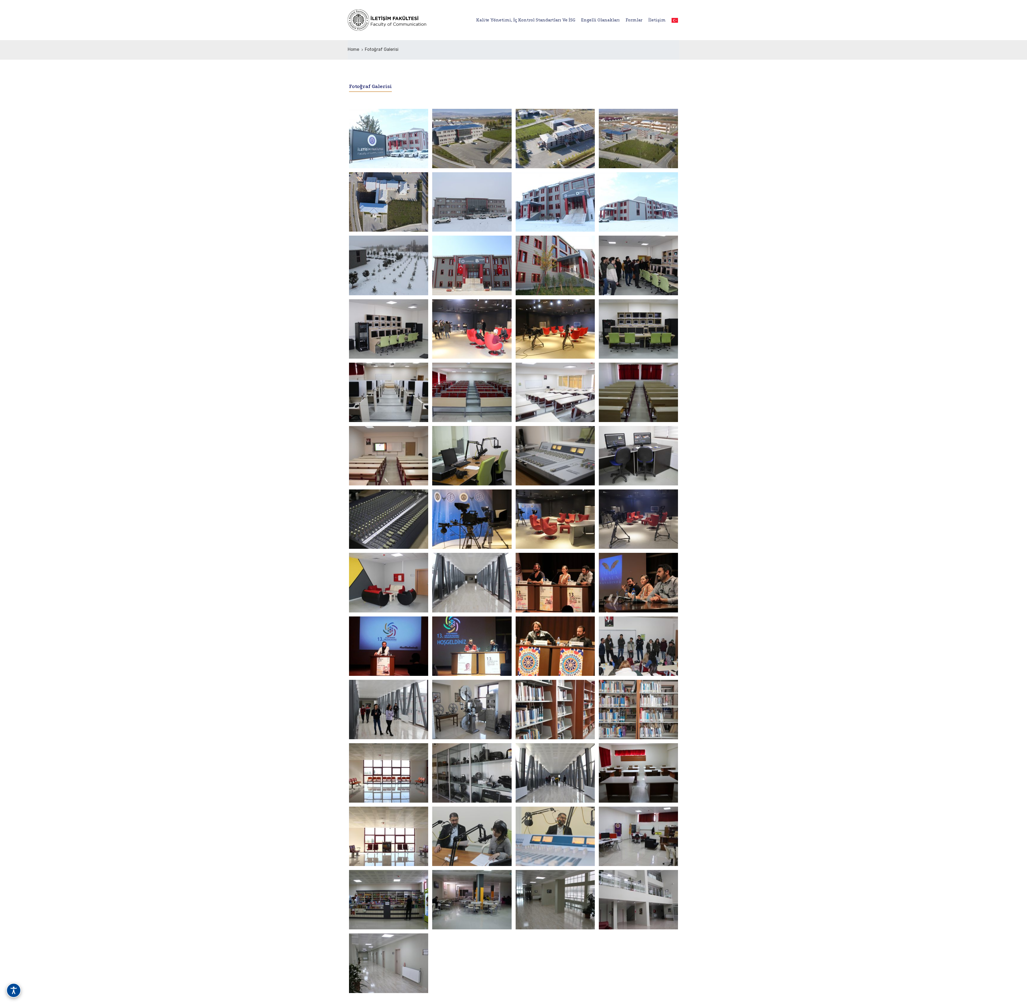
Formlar (634, 19)
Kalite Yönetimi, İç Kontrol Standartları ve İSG (525, 19)
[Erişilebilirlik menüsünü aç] (13, 990)
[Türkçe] (673, 20)
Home (353, 49)
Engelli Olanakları (600, 19)
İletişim (657, 19)
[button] (513, 102)
